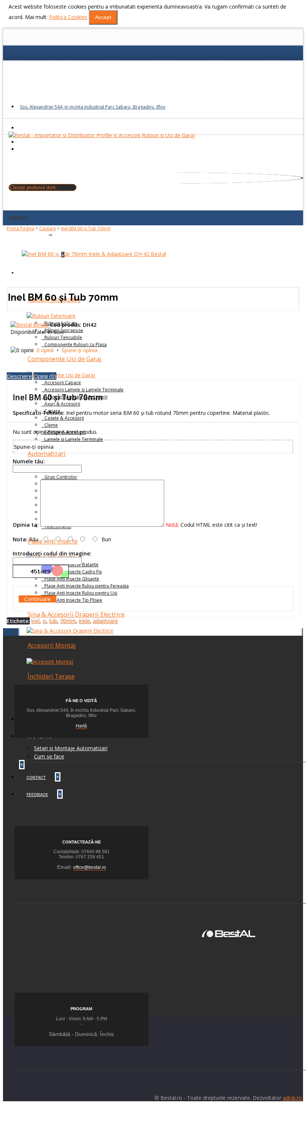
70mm (68, 620)
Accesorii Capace (62, 382)
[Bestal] (228, 932)
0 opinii (45, 350)
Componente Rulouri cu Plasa (75, 344)
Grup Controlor (60, 477)
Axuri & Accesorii (62, 404)
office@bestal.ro (89, 867)
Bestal (41, 324)
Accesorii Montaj (52, 645)
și (44, 620)
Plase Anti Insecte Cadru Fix (73, 572)
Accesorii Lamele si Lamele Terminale (84, 389)
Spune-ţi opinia (79, 350)
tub (53, 620)
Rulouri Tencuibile (63, 337)
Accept (103, 17)
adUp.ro (292, 1097)
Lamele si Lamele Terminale (73, 439)
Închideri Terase (51, 676)
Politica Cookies (68, 17)
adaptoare (105, 620)
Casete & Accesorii (64, 418)
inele (84, 620)
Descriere (19, 376)
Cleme (51, 425)
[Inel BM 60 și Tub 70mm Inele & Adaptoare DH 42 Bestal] (94, 253)
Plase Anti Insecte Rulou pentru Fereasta (86, 586)
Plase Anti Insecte (53, 541)
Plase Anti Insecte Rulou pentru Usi (80, 593)
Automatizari (47, 454)
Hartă (81, 726)
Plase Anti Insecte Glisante (71, 579)
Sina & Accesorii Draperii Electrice (76, 614)
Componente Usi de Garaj (65, 359)
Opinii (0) (45, 376)
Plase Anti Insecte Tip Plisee (73, 600)
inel (35, 620)
